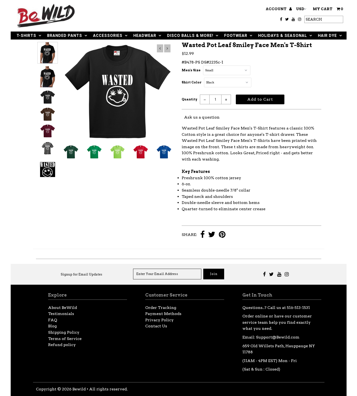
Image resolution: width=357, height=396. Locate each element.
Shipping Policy (63, 332)
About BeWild (62, 307)
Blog (52, 326)
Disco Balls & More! (190, 35)
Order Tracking (160, 307)
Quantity (189, 99)
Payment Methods (163, 313)
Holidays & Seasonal (282, 35)
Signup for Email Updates (81, 274)
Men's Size (191, 70)
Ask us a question (202, 117)
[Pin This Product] (222, 235)
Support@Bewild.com (277, 337)
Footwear (235, 35)
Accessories (107, 35)
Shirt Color (192, 82)
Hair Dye (327, 35)
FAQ (52, 320)
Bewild (79, 389)
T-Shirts (26, 35)
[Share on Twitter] (211, 235)
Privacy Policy (159, 320)
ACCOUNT (276, 9)
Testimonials (61, 313)
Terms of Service (65, 338)
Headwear (144, 35)
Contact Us (156, 326)
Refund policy (62, 344)
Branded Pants (64, 35)
